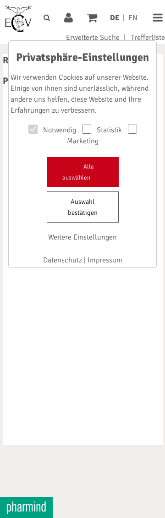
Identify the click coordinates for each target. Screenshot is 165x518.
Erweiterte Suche (93, 37)
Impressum (105, 260)
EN (133, 17)
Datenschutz (62, 260)
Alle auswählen (78, 172)
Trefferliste (148, 37)
